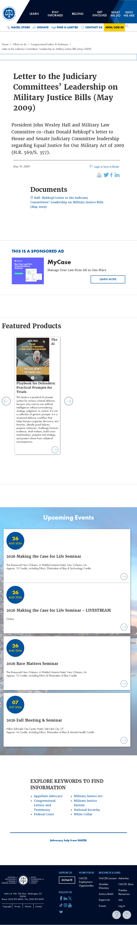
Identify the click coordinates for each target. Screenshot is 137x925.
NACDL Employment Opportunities (86, 882)
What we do (19, 44)
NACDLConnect (107, 878)
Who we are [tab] (129, 13)
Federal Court (44, 814)
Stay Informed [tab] (55, 15)
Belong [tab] (77, 15)
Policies (28, 906)
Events (102, 906)
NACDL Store (20, 27)
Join (120, 900)
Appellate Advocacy (48, 796)
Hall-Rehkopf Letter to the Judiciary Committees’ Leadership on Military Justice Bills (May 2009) (66, 202)
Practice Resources (124, 892)
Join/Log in (114, 27)
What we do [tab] (115, 13)
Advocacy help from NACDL (68, 840)
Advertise (123, 878)
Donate (43, 27)
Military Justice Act (88, 796)
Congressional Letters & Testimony (49, 44)
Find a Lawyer (67, 27)
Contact (38, 906)
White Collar (83, 814)
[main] (68, 432)
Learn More (108, 279)
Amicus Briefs (106, 894)
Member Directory (104, 886)
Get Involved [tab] (99, 15)
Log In (121, 906)
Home (5, 44)
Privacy (17, 906)
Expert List (104, 900)
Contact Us (93, 27)
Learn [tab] (34, 15)
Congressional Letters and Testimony (44, 805)
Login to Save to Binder (106, 167)
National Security (87, 810)
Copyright (7, 906)
